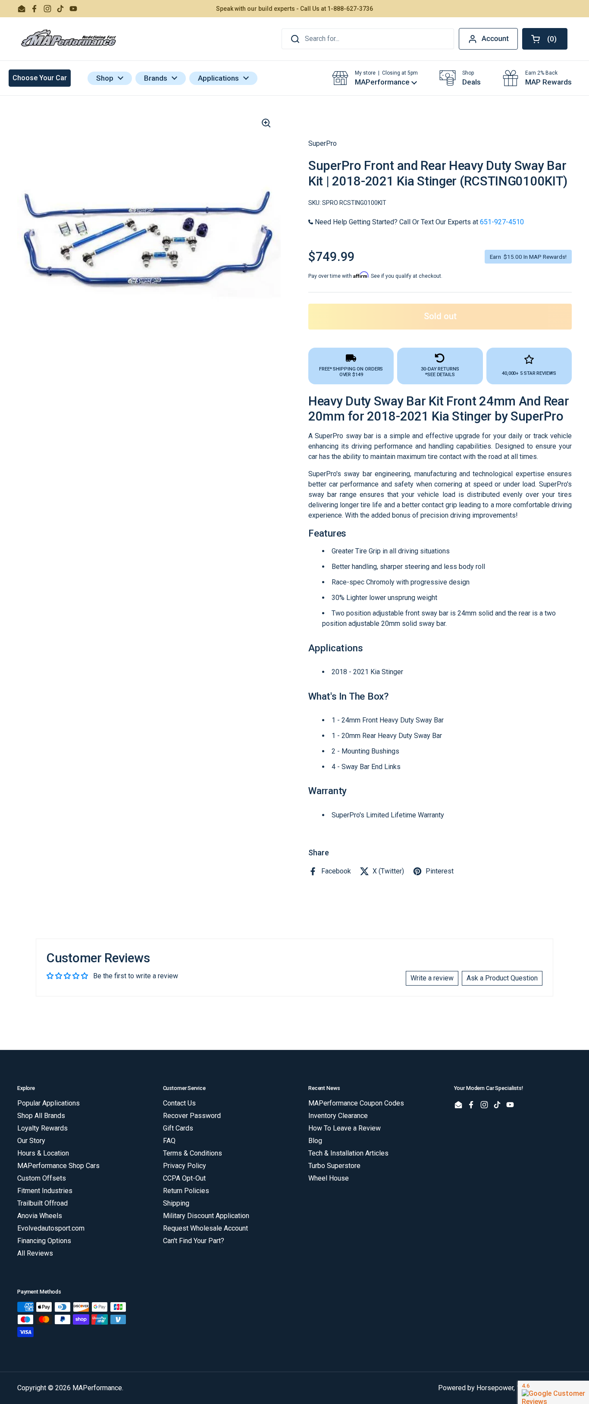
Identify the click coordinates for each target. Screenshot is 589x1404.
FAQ (169, 1141)
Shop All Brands (41, 1116)
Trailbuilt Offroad (42, 1203)
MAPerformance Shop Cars (58, 1166)
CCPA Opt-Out (184, 1178)
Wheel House (328, 1178)
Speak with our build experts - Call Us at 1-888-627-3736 (294, 9)
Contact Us (179, 1103)
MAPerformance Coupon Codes (356, 1103)
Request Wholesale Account (205, 1228)
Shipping (176, 1203)
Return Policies (186, 1191)
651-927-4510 (502, 222)
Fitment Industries (44, 1191)
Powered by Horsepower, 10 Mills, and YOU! (505, 1388)
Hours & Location (43, 1153)
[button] (544, 39)
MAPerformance (97, 1388)
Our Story (31, 1141)
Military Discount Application (206, 1216)
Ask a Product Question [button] (502, 978)
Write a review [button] (432, 978)
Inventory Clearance (338, 1116)
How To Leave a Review (344, 1128)
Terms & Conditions (192, 1153)
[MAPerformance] (69, 39)
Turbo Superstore (334, 1166)
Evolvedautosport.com (51, 1228)
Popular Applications (48, 1103)
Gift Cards (178, 1128)
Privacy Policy (184, 1166)
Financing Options (44, 1241)
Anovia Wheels (39, 1216)
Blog (315, 1141)
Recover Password (192, 1116)
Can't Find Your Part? (193, 1241)
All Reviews (35, 1253)
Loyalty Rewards (42, 1128)
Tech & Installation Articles (348, 1153)
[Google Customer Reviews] (553, 1392)
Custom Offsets (41, 1178)
